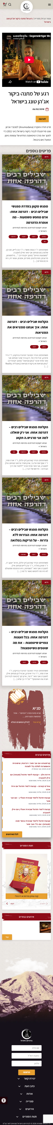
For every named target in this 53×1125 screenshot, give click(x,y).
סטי (14, 452)
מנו (45, 241)
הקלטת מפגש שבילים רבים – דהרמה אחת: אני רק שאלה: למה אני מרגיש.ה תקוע (28, 432)
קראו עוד (37, 722)
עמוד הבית (46, 18)
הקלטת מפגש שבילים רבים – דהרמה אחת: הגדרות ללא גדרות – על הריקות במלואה (28, 534)
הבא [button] (12, 903)
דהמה (33, 237)
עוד (7, 937)
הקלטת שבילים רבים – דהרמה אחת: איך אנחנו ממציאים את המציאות (27, 327)
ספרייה (37, 18)
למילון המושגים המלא (20, 722)
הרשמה (26, 1072)
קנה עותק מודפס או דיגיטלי (26, 896)
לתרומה (42, 118)
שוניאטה (23, 554)
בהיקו (44, 347)
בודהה (44, 237)
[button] (3, 1100)
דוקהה (24, 237)
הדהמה (13, 237)
